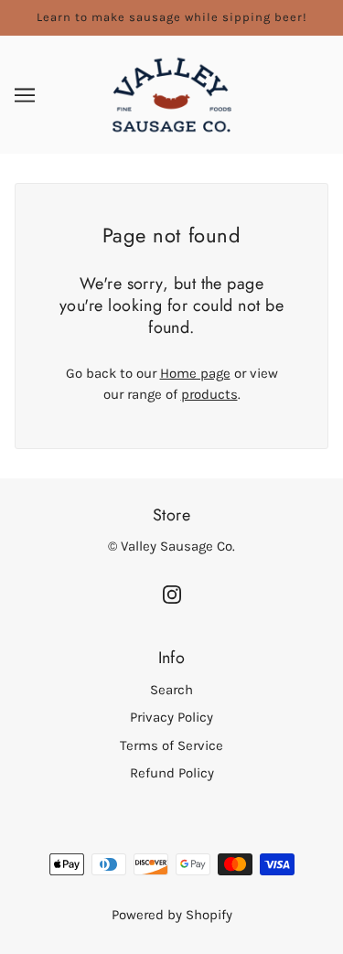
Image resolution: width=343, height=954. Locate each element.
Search (171, 689)
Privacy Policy (171, 717)
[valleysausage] (172, 93)
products (209, 394)
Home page (195, 373)
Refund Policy (172, 773)
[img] (172, 593)
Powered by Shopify (172, 914)
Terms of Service (171, 745)
